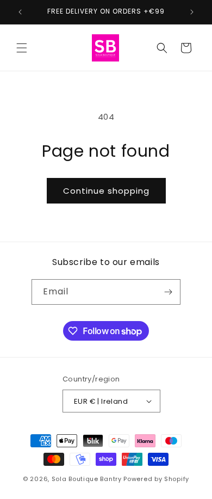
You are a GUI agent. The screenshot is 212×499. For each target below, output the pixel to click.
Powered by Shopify (156, 479)
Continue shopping (106, 190)
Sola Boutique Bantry (87, 479)
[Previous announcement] (20, 12)
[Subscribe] (168, 292)
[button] (22, 48)
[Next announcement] (192, 12)
